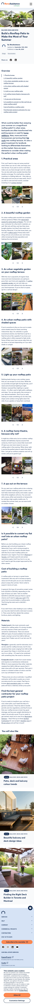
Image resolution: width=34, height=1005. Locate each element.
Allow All (17, 995)
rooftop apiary (12, 232)
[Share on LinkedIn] (15, 60)
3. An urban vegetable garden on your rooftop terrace (16, 82)
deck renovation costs (14, 683)
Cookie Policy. (23, 990)
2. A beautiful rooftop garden (13, 78)
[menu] (14, 4)
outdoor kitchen (16, 183)
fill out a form (5, 723)
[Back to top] (30, 908)
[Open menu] (31, 4)
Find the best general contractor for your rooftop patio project (17, 111)
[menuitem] (3, 912)
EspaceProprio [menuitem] (6, 957)
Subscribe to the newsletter (15, 942)
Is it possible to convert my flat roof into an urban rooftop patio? (17, 103)
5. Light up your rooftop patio (13, 91)
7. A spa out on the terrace (12, 99)
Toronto (4, 557)
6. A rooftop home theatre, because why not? (17, 95)
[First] (13, 207)
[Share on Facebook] (11, 60)
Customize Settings (17, 1000)
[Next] (22, 207)
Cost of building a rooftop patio (14, 107)
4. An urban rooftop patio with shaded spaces (16, 87)
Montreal (27, 555)
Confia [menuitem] (3, 963)
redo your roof (20, 598)
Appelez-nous (25, 721)
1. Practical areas (9, 75)
